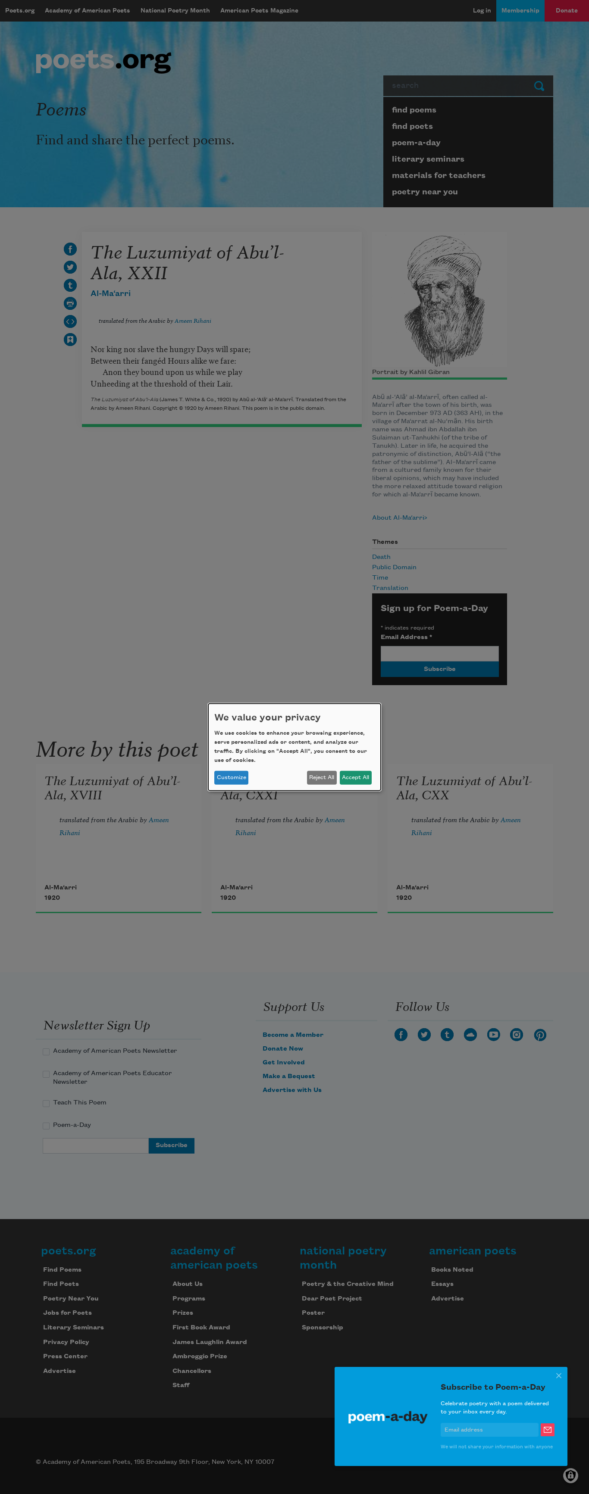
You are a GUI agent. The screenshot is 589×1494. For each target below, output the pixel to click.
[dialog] (294, 746)
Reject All (321, 777)
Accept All (355, 777)
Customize (231, 777)
